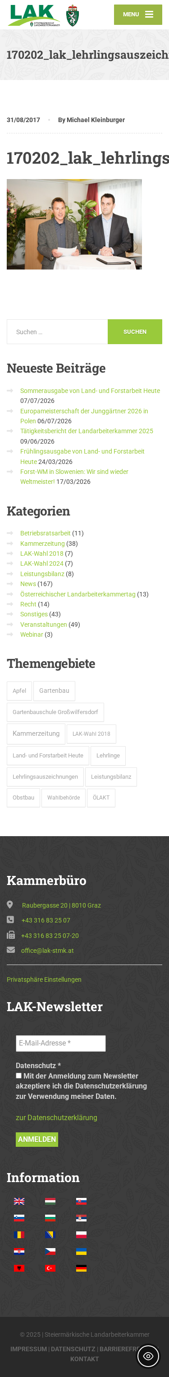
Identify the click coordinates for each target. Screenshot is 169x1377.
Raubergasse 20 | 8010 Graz (61, 905)
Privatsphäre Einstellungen (44, 979)
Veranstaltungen (43, 624)
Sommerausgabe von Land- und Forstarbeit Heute (90, 390)
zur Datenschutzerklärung (56, 1117)
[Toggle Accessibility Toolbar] (148, 1356)
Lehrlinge (108, 755)
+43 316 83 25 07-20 (50, 935)
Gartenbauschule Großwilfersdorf (55, 712)
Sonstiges (34, 614)
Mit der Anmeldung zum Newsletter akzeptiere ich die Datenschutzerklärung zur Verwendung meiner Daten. (81, 1086)
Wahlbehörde (63, 798)
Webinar (31, 634)
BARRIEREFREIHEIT (128, 1349)
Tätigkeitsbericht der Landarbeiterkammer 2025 (86, 431)
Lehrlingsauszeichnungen (45, 776)
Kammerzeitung (42, 543)
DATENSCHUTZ (73, 1349)
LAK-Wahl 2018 (42, 553)
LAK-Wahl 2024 (42, 563)
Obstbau (23, 797)
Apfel (19, 690)
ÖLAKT (101, 798)
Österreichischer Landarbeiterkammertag (78, 594)
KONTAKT (84, 1359)
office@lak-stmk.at (47, 950)
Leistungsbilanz (42, 573)
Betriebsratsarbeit (45, 533)
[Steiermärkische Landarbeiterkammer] (46, 14)
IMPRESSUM (28, 1349)
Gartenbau (54, 690)
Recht (28, 604)
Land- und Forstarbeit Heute (48, 755)
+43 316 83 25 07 (46, 920)
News (28, 583)
